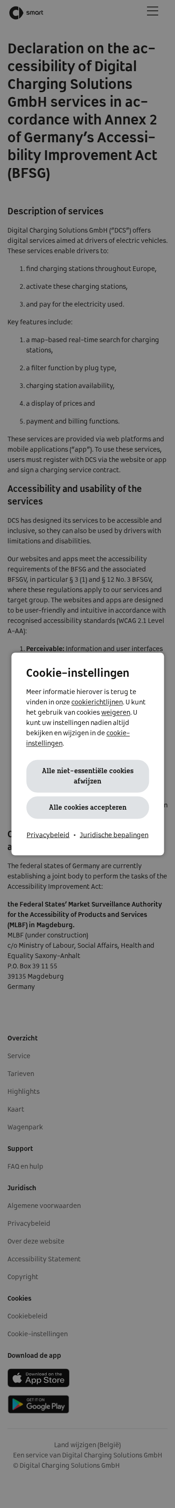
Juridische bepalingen (114, 835)
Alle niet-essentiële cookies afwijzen (87, 776)
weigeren (115, 713)
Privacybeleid (48, 835)
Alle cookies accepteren (87, 808)
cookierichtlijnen (97, 702)
